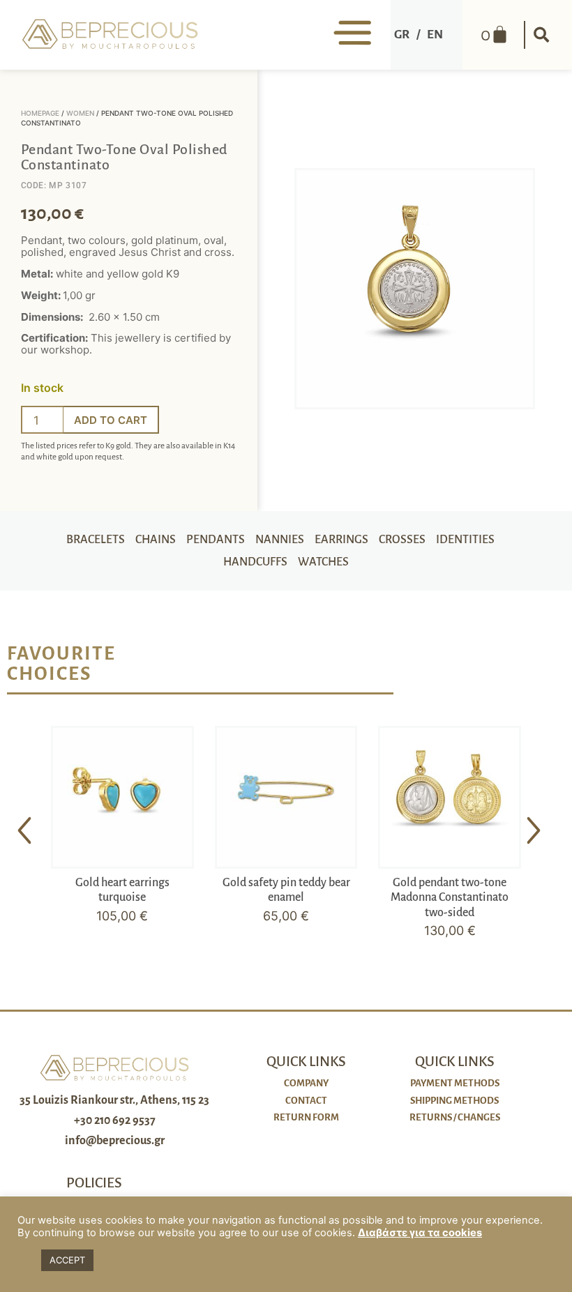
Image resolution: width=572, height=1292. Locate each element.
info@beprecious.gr (115, 1140)
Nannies (279, 539)
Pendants (215, 539)
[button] (541, 35)
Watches (323, 562)
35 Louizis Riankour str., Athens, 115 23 (114, 1100)
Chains (155, 539)
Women (80, 113)
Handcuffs (255, 562)
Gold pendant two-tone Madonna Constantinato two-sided (450, 897)
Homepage (40, 113)
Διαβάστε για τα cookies (420, 1232)
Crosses (402, 539)
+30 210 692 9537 (115, 1120)
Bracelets (95, 539)
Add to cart (110, 420)
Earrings (341, 539)
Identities (465, 539)
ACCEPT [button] (67, 1260)
